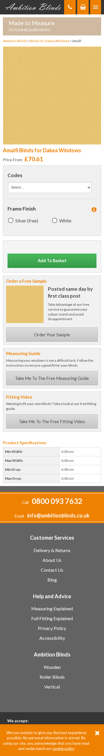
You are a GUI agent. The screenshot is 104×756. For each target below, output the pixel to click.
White (65, 220)
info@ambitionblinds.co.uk (58, 515)
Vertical (52, 686)
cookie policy (63, 748)
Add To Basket (52, 260)
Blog (52, 579)
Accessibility (52, 638)
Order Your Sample (52, 334)
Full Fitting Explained (52, 618)
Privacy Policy (52, 628)
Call (52, 502)
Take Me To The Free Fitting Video (52, 421)
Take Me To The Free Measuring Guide (52, 378)
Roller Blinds (52, 677)
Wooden (52, 667)
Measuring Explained (52, 608)
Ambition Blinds (33, 7)
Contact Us (52, 570)
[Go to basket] (83, 7)
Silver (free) (26, 220)
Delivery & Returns (52, 550)
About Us (52, 560)
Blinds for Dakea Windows (49, 41)
